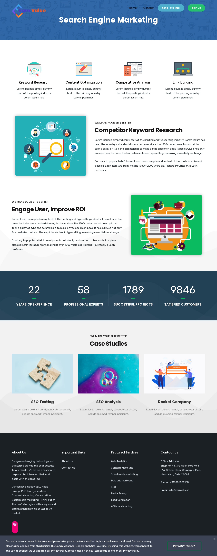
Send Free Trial (171, 7)
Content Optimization (84, 82)
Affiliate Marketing (121, 506)
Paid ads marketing (122, 480)
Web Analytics (119, 461)
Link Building (183, 82)
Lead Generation (120, 499)
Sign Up (196, 7)
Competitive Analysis (133, 82)
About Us (67, 461)
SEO (113, 487)
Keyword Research (34, 82)
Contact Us (68, 467)
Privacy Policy (184, 546)
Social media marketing (124, 474)
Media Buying (118, 493)
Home (133, 8)
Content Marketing (122, 467)
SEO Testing (42, 402)
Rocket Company (174, 402)
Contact (148, 8)
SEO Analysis (108, 402)
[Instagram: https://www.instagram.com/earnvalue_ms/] (15, 524)
